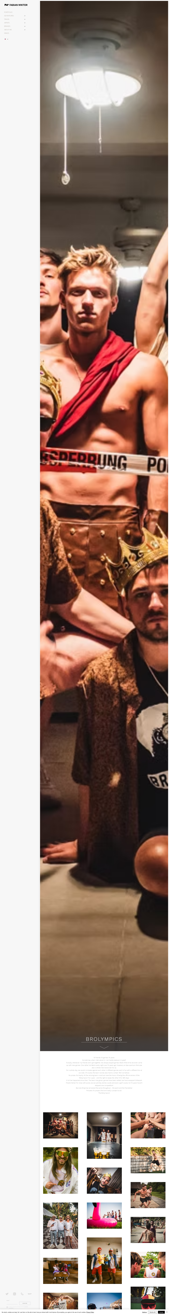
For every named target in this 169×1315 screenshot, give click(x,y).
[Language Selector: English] (6, 39)
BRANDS (7, 26)
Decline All (152, 1312)
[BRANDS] (25, 26)
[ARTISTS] (25, 23)
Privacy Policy (90, 1312)
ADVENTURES (9, 16)
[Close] (167, 1312)
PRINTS (6, 33)
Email (8, 1300)
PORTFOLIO (8, 12)
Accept (161, 1312)
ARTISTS (7, 23)
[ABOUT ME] (25, 30)
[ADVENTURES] (25, 16)
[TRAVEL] (25, 19)
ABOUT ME (8, 30)
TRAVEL (6, 19)
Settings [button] (144, 1312)
